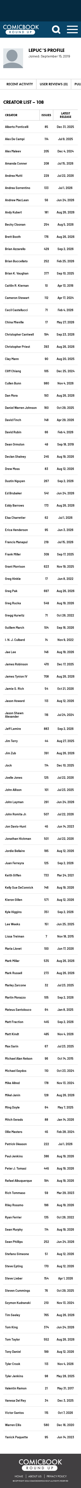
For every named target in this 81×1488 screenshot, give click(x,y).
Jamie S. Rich (14, 688)
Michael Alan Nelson (18, 1058)
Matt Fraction (14, 1022)
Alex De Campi (15, 139)
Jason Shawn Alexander (14, 714)
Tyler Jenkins (14, 1376)
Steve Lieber (13, 1278)
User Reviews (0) (54, 84)
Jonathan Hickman (18, 838)
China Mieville (14, 322)
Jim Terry (11, 741)
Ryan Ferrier (13, 1217)
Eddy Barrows (14, 505)
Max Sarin (11, 1046)
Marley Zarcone (15, 985)
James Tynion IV (16, 676)
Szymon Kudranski (18, 1302)
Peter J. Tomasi (15, 1168)
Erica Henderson (16, 530)
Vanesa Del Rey (15, 1400)
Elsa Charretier (15, 517)
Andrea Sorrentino (17, 188)
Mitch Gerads (14, 1119)
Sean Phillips (14, 1241)
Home (19, 1476)
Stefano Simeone (17, 1254)
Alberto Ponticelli (17, 126)
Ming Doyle (12, 1107)
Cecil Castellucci (16, 310)
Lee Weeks (12, 924)
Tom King (11, 1327)
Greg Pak (11, 591)
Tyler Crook (12, 1364)
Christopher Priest (17, 346)
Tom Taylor (12, 1339)
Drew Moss (12, 468)
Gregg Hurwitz (14, 615)
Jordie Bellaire (15, 851)
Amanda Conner (16, 163)
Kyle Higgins (13, 912)
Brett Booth (13, 236)
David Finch (13, 420)
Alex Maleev (13, 151)
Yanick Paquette (16, 1437)
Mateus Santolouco (18, 1009)
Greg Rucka (13, 603)
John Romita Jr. (16, 814)
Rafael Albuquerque (18, 1180)
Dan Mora (11, 395)
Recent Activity (19, 84)
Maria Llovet (13, 948)
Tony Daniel (13, 1351)
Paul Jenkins (14, 1156)
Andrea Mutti (13, 175)
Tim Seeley (12, 1315)
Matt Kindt (12, 1034)
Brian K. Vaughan (17, 273)
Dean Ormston (14, 444)
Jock (8, 765)
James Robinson (16, 664)
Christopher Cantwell (19, 334)
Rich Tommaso (15, 1193)
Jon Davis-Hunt (15, 826)
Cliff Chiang (13, 371)
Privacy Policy (57, 1476)
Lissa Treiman (14, 936)
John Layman (14, 802)
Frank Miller (13, 554)
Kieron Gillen (13, 899)
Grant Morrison (15, 566)
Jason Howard (15, 701)
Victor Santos (14, 1412)
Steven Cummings (17, 1290)
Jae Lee (10, 652)
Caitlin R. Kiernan (17, 285)
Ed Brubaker (13, 493)
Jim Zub (10, 753)
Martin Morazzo (15, 997)
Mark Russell (13, 973)
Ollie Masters (13, 1132)
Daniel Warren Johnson (21, 407)
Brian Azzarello (15, 249)
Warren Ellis (13, 1425)
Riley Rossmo (14, 1205)
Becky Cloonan (15, 224)
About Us (34, 1476)
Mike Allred (12, 1083)
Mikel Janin (12, 1095)
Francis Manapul (16, 542)
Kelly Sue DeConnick (19, 887)
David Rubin (13, 432)
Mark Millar (12, 960)
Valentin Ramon (16, 1388)
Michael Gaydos (15, 1070)
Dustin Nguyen (15, 481)
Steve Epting (14, 1266)
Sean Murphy (14, 1229)
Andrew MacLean (17, 200)
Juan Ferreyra (14, 863)
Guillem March (14, 627)
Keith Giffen (13, 875)
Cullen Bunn (13, 383)
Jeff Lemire (13, 728)
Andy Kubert (13, 212)
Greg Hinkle (13, 578)
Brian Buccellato (16, 261)
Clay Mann (12, 359)
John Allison (13, 790)
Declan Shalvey (15, 456)
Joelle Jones (13, 777)
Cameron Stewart (17, 298)
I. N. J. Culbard (15, 640)
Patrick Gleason (16, 1144)
